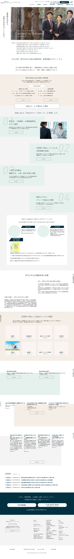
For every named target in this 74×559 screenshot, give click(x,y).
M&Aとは (45, 4)
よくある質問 (47, 1)
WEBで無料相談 (22, 505)
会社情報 (60, 532)
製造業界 (47, 529)
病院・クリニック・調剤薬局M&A (51, 530)
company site (12, 530)
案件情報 (39, 4)
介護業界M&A (48, 528)
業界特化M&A (60, 4)
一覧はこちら (15, 474)
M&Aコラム (37, 1)
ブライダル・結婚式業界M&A (50, 525)
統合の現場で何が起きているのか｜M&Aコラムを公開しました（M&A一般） (37, 482)
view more (23, 100)
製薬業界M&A (48, 537)
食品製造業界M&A (49, 524)
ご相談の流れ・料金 (69, 4)
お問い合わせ (61, 539)
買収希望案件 (36, 531)
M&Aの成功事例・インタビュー (63, 527)
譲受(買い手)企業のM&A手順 (38, 538)
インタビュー (42, 1)
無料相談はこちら (64, 2)
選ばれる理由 (52, 4)
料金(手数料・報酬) (36, 535)
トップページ (32, 4)
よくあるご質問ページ (31, 509)
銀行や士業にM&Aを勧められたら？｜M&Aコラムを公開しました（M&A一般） (38, 477)
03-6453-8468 (54, 3)
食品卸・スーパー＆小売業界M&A (51, 534)
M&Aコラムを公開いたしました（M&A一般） (30, 487)
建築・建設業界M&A (49, 533)
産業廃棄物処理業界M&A (50, 538)
